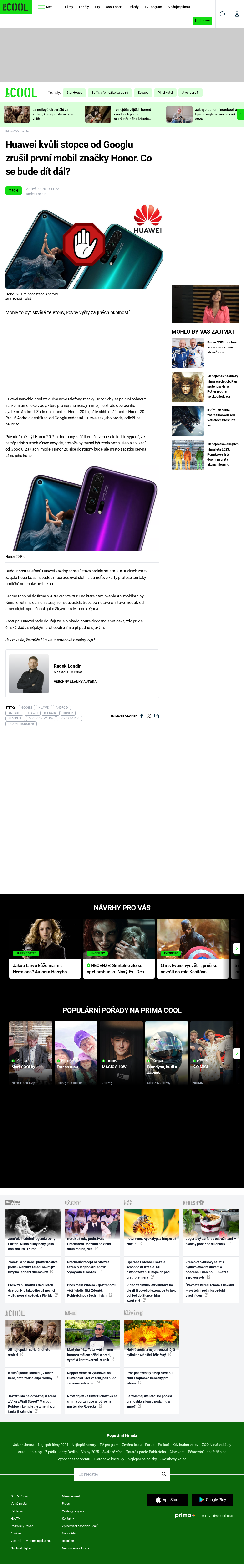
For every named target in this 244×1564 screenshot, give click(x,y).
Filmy (69, 7)
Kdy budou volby (185, 1445)
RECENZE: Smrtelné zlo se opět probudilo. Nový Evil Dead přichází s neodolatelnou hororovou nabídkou (117, 969)
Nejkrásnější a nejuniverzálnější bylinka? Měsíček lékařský (151, 1352)
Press (66, 1503)
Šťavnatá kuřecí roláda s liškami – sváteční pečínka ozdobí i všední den (210, 1290)
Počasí (163, 1445)
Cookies (16, 1533)
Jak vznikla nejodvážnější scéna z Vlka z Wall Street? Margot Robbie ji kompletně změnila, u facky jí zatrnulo (32, 1403)
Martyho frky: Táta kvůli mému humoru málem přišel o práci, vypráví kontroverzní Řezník (90, 1355)
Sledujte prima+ (179, 7)
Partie (149, 1445)
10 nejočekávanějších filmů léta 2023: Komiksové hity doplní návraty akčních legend (223, 454)
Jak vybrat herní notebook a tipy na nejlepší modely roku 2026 (216, 114)
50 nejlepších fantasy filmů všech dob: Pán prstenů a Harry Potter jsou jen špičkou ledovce (222, 386)
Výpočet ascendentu (74, 1459)
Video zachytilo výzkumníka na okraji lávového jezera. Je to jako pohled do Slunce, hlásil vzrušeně (151, 1292)
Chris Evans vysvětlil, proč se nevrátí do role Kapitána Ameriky (189, 969)
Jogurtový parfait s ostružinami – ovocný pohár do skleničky (211, 1241)
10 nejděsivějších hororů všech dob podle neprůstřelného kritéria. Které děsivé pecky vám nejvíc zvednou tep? (132, 118)
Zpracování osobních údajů (80, 1526)
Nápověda (69, 1533)
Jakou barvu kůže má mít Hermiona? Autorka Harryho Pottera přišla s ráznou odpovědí (40, 969)
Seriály (84, 7)
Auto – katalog (30, 1452)
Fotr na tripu (67, 1066)
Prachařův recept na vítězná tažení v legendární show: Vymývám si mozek (88, 1267)
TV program (109, 1445)
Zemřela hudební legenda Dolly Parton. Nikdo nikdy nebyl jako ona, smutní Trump (31, 1244)
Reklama (17, 1511)
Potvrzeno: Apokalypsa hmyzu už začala (151, 1241)
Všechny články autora (75, 682)
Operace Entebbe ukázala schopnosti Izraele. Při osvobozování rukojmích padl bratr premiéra (149, 1269)
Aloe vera (176, 1452)
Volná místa (19, 1503)
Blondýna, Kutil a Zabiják (162, 1069)
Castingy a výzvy (73, 1511)
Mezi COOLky (23, 1066)
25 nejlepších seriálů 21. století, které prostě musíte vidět (53, 114)
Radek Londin (36, 194)
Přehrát (21, 1060)
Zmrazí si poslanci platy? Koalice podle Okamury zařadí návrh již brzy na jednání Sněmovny (33, 1267)
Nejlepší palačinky (142, 1459)
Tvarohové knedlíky (109, 1459)
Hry (97, 7)
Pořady (133, 7)
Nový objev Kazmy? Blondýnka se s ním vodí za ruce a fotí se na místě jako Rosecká (92, 1401)
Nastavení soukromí (75, 1548)
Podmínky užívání (22, 1526)
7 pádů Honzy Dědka (61, 1452)
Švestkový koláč (173, 1459)
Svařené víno (112, 1452)
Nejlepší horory (84, 1445)
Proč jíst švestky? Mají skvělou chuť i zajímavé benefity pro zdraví (150, 1378)
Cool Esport (114, 7)
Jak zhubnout (23, 1445)
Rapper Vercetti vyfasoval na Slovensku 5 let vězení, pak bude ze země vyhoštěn (91, 1378)
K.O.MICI (200, 1066)
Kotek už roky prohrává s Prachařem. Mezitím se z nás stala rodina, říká (89, 1244)
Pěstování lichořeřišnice (207, 1452)
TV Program (153, 7)
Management (71, 1496)
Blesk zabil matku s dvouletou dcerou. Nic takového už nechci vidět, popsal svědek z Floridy (31, 1290)
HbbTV (15, 1518)
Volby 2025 (90, 1452)
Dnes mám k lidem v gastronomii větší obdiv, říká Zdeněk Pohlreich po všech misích (91, 1290)
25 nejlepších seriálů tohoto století (29, 1352)
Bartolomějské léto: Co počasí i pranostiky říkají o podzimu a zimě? (150, 1401)
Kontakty (68, 1518)
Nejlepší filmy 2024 (53, 1445)
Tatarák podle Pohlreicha (146, 1452)
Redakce (68, 1541)
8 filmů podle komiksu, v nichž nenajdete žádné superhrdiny (30, 1375)
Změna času (132, 1445)
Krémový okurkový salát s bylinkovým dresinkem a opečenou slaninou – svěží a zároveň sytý (207, 1269)
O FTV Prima (19, 1496)
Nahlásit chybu (21, 1548)
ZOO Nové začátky (216, 1445)
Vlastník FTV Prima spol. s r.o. (31, 1541)
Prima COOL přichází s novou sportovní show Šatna (222, 347)
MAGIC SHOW (114, 1066)
